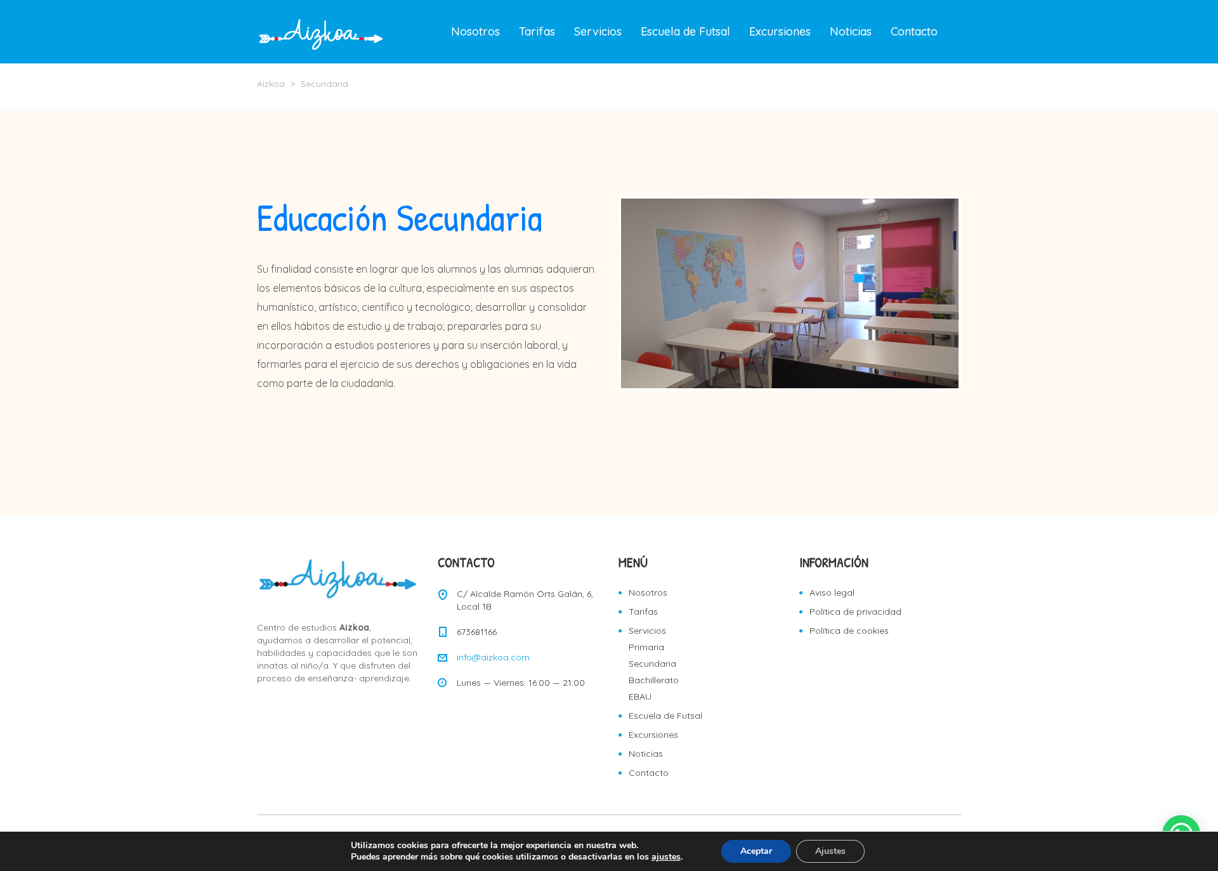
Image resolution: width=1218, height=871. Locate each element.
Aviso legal (832, 592)
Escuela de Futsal (685, 31)
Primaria (646, 647)
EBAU (640, 696)
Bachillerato (654, 680)
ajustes (666, 857)
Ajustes (830, 851)
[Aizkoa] (321, 31)
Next (977, 293)
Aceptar (756, 851)
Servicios (598, 31)
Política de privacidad (855, 611)
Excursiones (780, 31)
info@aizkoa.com (493, 657)
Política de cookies (849, 630)
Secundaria (652, 663)
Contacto (914, 31)
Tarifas (537, 31)
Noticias (851, 31)
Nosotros (475, 31)
